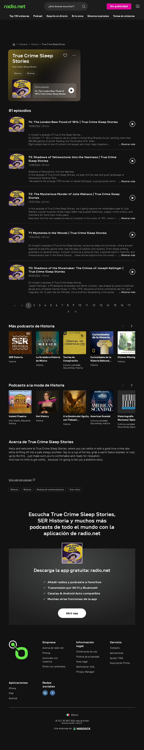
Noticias (31, 73)
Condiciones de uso (86, 651)
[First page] (15, 305)
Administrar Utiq (85, 667)
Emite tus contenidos (53, 666)
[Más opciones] (74, 55)
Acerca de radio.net (53, 648)
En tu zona (77, 16)
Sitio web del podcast (20, 480)
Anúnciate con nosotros (50, 660)
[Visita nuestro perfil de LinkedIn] (45, 693)
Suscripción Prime (120, 663)
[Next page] (68, 311)
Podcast (37, 16)
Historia (17, 73)
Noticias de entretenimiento (50, 490)
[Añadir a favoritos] (65, 55)
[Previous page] (22, 305)
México (74, 715)
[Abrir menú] (138, 6)
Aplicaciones (116, 653)
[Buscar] (84, 6)
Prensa (46, 653)
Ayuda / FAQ (116, 658)
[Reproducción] (71, 90)
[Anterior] (122, 324)
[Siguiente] (131, 324)
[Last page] (75, 311)
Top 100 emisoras (19, 16)
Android (13, 698)
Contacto (115, 648)
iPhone (12, 688)
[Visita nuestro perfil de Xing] (52, 693)
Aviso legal (82, 661)
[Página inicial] (13, 44)
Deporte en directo (57, 16)
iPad (11, 693)
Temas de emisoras (124, 16)
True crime (75, 490)
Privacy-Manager (85, 672)
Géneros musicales (98, 16)
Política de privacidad (87, 657)
